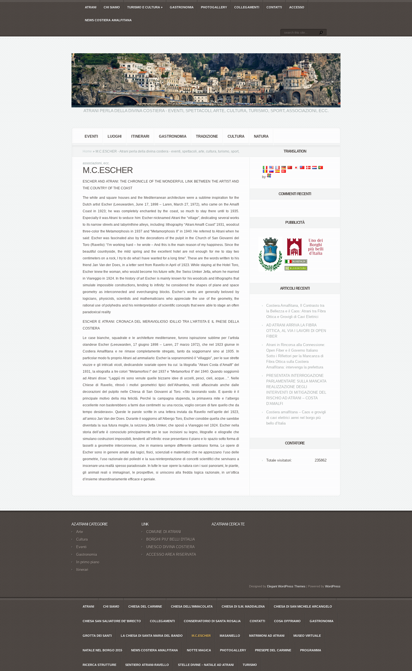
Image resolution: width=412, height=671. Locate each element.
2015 (102, 650)
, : (296, 311)
